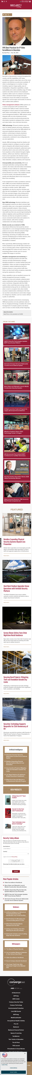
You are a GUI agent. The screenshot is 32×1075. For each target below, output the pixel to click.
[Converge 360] (16, 982)
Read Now (6, 555)
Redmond (16, 1027)
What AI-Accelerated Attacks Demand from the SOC (14, 924)
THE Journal (16, 1045)
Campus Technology (16, 1005)
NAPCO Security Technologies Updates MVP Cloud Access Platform (15, 342)
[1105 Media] (16, 988)
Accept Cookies (13, 1072)
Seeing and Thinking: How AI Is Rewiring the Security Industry (15, 929)
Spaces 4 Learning (16, 1033)
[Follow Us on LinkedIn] (2, 1)
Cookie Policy (5, 1064)
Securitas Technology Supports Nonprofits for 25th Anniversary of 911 (16, 726)
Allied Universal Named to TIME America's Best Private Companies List (16, 500)
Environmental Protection (16, 1008)
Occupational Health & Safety (16, 1021)
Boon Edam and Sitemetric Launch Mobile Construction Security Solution (16, 387)
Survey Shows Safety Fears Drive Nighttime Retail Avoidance (15, 634)
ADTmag (16, 996)
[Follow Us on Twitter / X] (4, 1)
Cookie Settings (13, 1067)
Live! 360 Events (16, 1011)
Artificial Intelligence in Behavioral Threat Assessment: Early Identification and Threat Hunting (16, 913)
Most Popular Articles (10, 879)
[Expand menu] (30, 2)
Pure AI (16, 1024)
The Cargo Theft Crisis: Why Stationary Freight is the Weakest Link (15, 966)
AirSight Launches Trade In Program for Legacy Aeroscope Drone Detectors (15, 409)
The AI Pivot (16, 1042)
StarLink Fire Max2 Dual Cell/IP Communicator (18, 810)
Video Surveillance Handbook (13, 882)
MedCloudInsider (16, 1017)
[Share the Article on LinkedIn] (6, 15)
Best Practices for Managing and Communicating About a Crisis (15, 919)
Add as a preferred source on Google (25, 1)
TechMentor (16, 1036)
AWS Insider (16, 999)
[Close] (25, 1053)
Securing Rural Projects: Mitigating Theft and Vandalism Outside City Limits (16, 679)
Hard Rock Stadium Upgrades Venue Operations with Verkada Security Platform (16, 588)
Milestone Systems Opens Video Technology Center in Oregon (13, 432)
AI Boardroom (16, 993)
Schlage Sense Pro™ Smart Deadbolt (19, 797)
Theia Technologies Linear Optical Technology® (18, 823)
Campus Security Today (16, 1002)
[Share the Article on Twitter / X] (8, 15)
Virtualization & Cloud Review (16, 1049)
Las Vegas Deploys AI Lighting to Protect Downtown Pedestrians (15, 775)
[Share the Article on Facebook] (3, 15)
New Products (16, 790)
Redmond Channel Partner (16, 1030)
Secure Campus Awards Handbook (16, 961)
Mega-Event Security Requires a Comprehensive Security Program (16, 780)
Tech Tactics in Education (16, 1039)
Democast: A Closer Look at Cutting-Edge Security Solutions (16, 934)
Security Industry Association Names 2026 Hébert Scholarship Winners (16, 477)
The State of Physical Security (14, 949)
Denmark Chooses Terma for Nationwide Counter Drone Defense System (16, 364)
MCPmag (16, 1014)
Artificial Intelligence (16, 749)
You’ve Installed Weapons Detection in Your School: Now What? (16, 953)
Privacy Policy (14, 856)
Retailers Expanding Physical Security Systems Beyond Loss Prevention (14, 542)
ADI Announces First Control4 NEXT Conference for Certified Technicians (14, 455)
